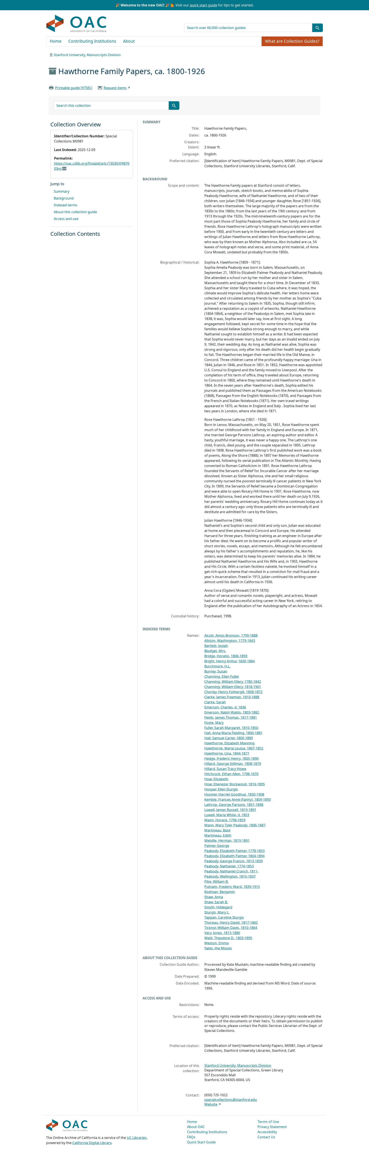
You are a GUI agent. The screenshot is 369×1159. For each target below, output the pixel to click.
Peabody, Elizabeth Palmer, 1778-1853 (234, 850)
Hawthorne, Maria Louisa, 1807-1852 (233, 748)
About (129, 41)
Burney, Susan (215, 671)
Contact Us (266, 1137)
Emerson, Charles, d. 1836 (225, 707)
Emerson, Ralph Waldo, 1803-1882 (231, 712)
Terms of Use (268, 1121)
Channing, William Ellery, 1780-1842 (232, 681)
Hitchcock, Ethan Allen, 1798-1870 (231, 774)
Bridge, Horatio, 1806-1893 (225, 656)
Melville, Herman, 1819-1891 (227, 840)
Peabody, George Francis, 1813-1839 (233, 861)
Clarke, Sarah (215, 702)
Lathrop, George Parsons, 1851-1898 (233, 804)
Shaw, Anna (213, 897)
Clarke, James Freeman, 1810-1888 (231, 697)
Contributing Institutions (92, 41)
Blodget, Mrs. (215, 650)
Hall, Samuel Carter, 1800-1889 (228, 738)
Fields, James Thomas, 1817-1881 (230, 717)
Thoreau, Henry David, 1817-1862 (231, 922)
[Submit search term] (317, 27)
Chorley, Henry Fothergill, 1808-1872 (233, 692)
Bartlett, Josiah (216, 645)
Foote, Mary (214, 722)
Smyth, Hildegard (218, 907)
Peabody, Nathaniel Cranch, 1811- (231, 871)
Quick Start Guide (201, 1142)
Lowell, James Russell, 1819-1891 (230, 809)
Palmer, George (216, 845)
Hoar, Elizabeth (216, 779)
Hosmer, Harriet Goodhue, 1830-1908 (234, 794)
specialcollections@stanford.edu (230, 1099)
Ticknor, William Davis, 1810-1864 (230, 927)
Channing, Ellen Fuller (221, 676)
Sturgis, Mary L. (216, 912)
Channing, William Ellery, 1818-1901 (232, 686)
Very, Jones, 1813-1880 (222, 932)
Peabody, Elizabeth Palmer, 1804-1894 (234, 856)
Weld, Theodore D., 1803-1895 (228, 938)
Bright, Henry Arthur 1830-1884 (229, 661)
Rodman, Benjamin (219, 891)
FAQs (191, 1137)
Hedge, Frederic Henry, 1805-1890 (231, 758)
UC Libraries (136, 1137)
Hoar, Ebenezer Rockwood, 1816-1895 (234, 784)
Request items (115, 87)
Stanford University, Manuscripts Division (87, 55)
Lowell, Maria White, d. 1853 (226, 815)
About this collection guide (75, 212)
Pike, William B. (216, 881)
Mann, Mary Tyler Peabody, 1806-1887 (234, 825)
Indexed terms (65, 205)
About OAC (196, 1126)
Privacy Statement (272, 1126)
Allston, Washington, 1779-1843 (229, 640)
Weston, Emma (216, 943)
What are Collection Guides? (292, 41)
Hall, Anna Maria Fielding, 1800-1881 (233, 733)
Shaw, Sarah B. (216, 902)
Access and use (66, 218)
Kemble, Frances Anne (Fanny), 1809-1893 (237, 799)
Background (64, 198)
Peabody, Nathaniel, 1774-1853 (229, 866)
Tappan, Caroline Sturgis (224, 917)
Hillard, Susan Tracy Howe (225, 768)
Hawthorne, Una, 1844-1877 (226, 753)
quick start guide (203, 5)
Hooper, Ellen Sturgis (221, 789)
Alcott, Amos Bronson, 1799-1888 (231, 635)
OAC (76, 24)
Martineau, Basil (217, 830)
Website (210, 1104)
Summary (61, 191)
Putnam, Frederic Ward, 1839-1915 (232, 886)
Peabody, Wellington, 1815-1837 (230, 876)
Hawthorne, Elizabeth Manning (229, 743)
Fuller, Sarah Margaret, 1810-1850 (231, 727)
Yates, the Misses (218, 948)
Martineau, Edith (217, 835)
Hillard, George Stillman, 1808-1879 (232, 763)
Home (56, 41)
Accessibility (267, 1132)
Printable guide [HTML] (73, 87)
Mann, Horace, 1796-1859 (224, 820)
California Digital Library (91, 1142)
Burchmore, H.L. (217, 666)
